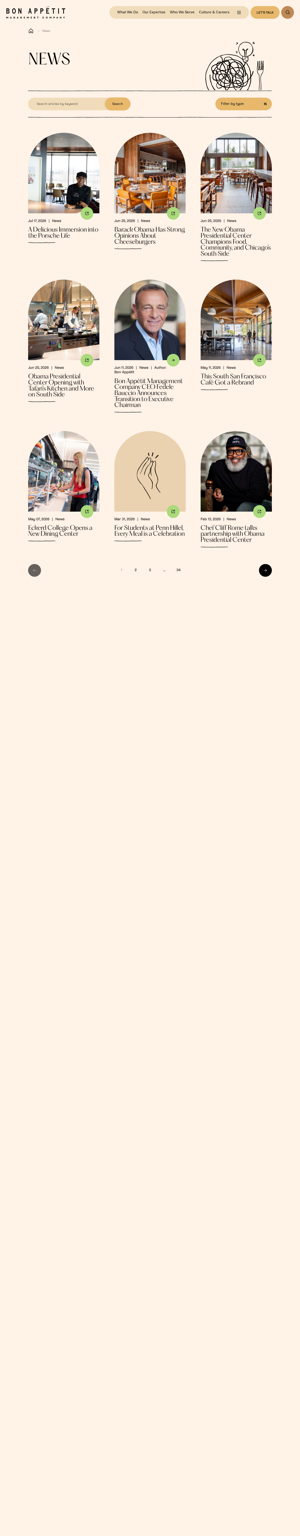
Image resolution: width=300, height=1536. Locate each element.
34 (178, 570)
